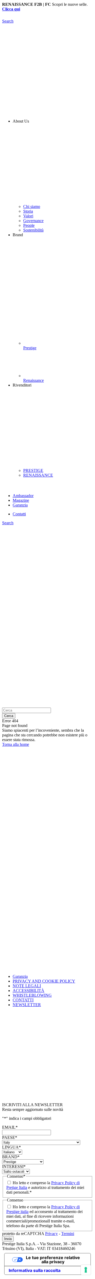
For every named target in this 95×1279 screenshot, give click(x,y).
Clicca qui (11, 9)
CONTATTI (23, 1000)
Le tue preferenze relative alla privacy (53, 1259)
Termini (67, 1233)
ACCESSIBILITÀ (28, 990)
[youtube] (47, 938)
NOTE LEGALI (27, 986)
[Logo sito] (47, 16)
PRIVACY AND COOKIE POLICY (44, 981)
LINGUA (11, 1147)
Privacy (51, 1233)
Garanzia (20, 976)
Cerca (8, 716)
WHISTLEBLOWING (32, 995)
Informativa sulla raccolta (34, 1270)
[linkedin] (47, 864)
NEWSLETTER (27, 1004)
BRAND (11, 1157)
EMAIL (10, 1127)
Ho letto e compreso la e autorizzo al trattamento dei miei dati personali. (45, 1187)
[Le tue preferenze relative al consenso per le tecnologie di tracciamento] (86, 1270)
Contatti (19, 514)
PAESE (9, 1137)
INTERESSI (14, 1166)
